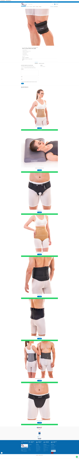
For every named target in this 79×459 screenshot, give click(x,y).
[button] (77, 457)
